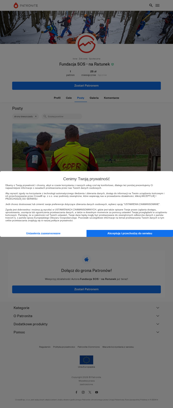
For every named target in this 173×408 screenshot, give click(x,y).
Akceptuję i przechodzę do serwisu (129, 233)
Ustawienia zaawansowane (43, 233)
